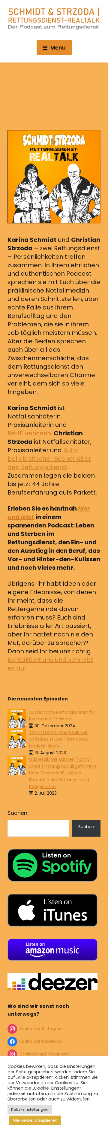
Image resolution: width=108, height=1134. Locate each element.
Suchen (17, 813)
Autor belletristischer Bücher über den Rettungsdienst (49, 458)
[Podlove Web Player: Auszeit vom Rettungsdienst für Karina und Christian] (54, 102)
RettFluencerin (29, 433)
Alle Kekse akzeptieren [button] (35, 1120)
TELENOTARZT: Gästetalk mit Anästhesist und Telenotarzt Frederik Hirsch (58, 739)
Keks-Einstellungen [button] (29, 1109)
